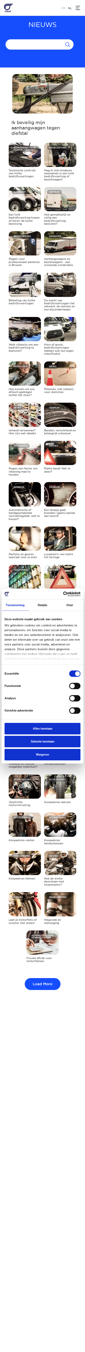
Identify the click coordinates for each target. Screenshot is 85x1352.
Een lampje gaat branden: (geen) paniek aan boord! (59, 512)
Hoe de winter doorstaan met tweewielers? (54, 881)
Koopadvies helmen (22, 878)
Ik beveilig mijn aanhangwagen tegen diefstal (35, 128)
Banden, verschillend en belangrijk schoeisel (60, 432)
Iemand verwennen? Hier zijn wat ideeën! (22, 432)
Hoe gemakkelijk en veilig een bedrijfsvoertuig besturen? (57, 219)
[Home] (8, 8)
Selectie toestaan (42, 741)
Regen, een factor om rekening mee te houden (23, 471)
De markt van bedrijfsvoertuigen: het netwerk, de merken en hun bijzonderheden (59, 305)
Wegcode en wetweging (52, 921)
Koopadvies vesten (21, 840)
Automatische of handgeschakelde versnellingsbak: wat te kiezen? (24, 514)
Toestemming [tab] (15, 605)
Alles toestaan (42, 728)
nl (70, 8)
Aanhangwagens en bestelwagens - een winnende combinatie (58, 261)
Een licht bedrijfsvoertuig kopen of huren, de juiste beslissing (24, 219)
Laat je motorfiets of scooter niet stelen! (23, 921)
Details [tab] (42, 605)
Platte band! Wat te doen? (57, 470)
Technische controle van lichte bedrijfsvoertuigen (22, 173)
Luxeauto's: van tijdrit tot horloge (58, 556)
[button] (78, 8)
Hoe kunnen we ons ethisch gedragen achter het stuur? (22, 392)
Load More (42, 984)
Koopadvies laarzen (57, 802)
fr (63, 8)
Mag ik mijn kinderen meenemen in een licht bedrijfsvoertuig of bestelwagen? (59, 175)
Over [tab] (69, 605)
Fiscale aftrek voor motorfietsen (39, 959)
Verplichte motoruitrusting (19, 803)
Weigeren (42, 754)
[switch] (74, 686)
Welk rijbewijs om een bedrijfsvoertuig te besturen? (23, 347)
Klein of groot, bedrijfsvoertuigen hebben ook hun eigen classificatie (59, 349)
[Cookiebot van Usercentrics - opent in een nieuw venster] (63, 594)
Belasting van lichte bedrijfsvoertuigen (22, 302)
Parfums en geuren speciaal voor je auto (23, 556)
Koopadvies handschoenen (53, 842)
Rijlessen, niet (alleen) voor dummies (59, 390)
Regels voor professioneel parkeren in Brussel (24, 261)
